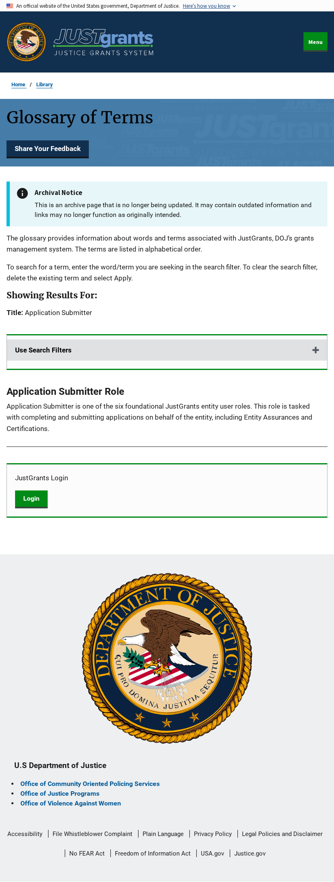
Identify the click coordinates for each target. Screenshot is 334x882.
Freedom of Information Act (153, 853)
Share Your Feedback (48, 148)
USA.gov (212, 853)
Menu (315, 42)
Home (18, 84)
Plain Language (163, 834)
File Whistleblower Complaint (92, 834)
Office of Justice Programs (59, 793)
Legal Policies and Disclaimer (282, 834)
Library (44, 84)
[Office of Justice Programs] (26, 42)
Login (31, 498)
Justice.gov (250, 853)
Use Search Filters (43, 350)
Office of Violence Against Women (70, 803)
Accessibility (24, 834)
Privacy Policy (213, 834)
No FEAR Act (87, 853)
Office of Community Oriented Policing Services (90, 784)
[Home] (103, 42)
